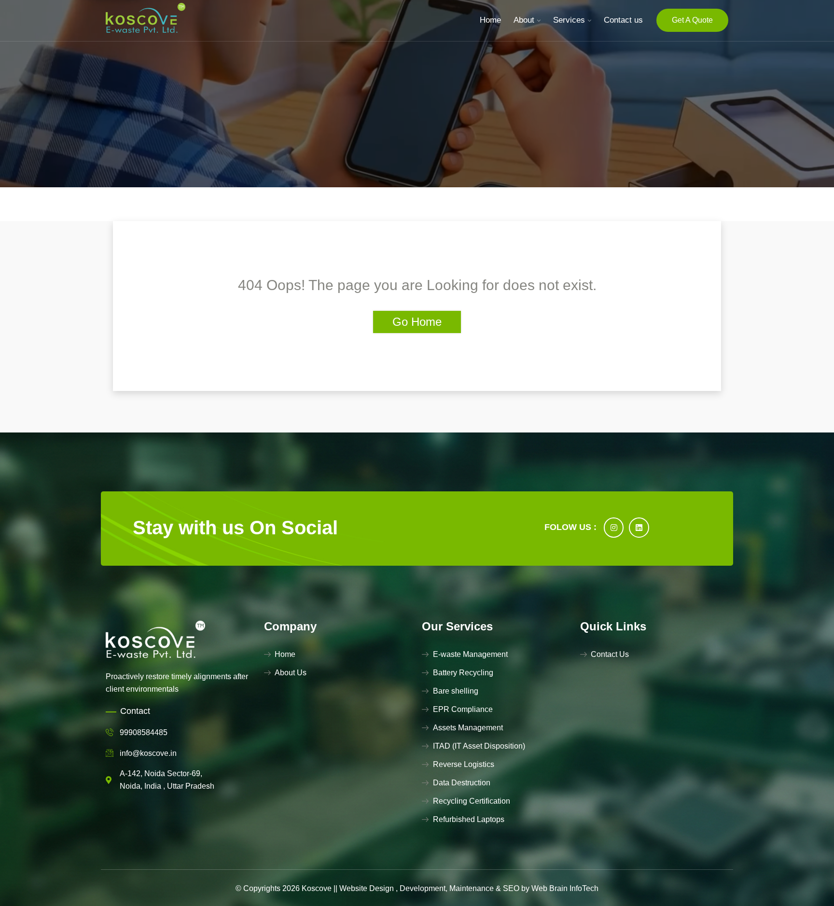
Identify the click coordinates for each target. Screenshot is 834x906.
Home (490, 20)
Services (569, 20)
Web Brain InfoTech (564, 888)
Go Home (417, 321)
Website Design (366, 888)
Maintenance (471, 888)
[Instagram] (614, 527)
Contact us (623, 20)
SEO (511, 888)
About (524, 20)
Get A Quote (692, 20)
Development (422, 888)
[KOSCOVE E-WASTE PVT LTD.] (145, 20)
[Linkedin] (639, 527)
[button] (28, 878)
